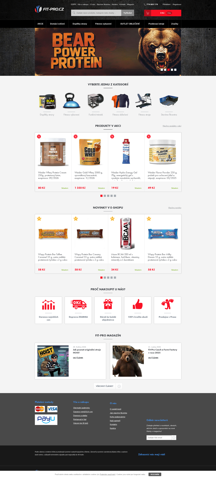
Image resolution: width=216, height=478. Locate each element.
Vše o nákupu (83, 4)
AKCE (40, 24)
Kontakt (122, 4)
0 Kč (165, 13)
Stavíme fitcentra (103, 4)
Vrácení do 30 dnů (80, 423)
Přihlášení (166, 4)
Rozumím (155, 474)
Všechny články (104, 386)
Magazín (130, 4)
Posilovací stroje (156, 24)
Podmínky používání (107, 474)
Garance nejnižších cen (83, 412)
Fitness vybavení (103, 24)
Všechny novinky (174, 207)
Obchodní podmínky (81, 408)
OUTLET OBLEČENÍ (130, 24)
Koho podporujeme (117, 417)
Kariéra (115, 4)
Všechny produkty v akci (172, 126)
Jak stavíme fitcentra (118, 413)
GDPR (73, 4)
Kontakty (113, 424)
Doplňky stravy (80, 24)
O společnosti (115, 409)
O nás (92, 4)
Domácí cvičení (57, 24)
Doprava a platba (80, 415)
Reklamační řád (79, 419)
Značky (174, 24)
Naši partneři (115, 421)
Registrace (177, 4)
